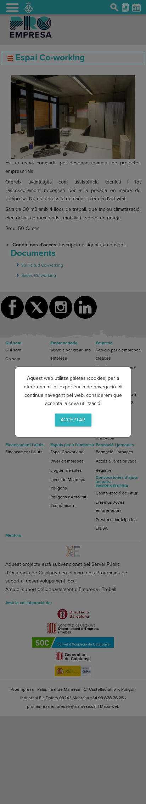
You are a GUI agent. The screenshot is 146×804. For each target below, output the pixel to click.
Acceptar (73, 420)
